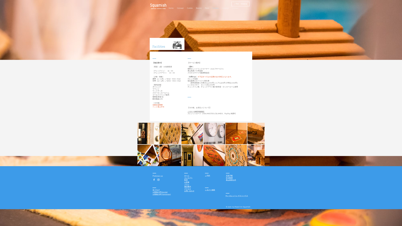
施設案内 (187, 187)
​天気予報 (229, 176)
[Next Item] (261, 144)
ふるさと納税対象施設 (196, 112)
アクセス (187, 189)
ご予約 (207, 176)
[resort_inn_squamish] (158, 179)
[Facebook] (154, 179)
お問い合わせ (189, 191)
